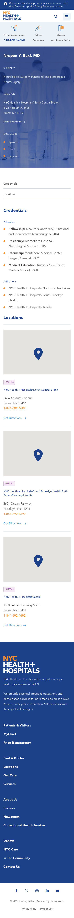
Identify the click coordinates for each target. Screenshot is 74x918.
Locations (9, 194)
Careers (9, 808)
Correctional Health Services (24, 825)
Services (9, 784)
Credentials (10, 184)
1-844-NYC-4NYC (14, 40)
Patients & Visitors (17, 725)
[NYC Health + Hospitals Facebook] (16, 890)
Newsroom (11, 816)
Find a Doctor (13, 758)
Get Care (10, 775)
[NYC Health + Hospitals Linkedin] (47, 890)
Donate (8, 841)
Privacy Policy (29, 909)
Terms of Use (46, 909)
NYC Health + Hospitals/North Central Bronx (30, 390)
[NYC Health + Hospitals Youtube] (57, 890)
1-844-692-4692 (14, 408)
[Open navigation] (67, 16)
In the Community (16, 858)
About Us (10, 799)
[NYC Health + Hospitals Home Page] (12, 16)
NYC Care (10, 849)
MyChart (9, 734)
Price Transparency (17, 742)
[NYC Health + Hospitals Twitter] (26, 890)
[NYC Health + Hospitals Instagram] (37, 890)
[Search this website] (55, 16)
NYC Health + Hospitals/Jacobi (22, 597)
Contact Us (11, 866)
